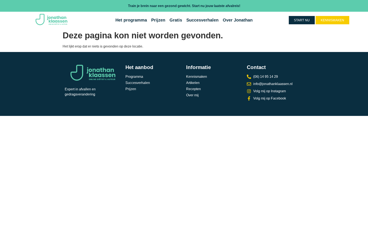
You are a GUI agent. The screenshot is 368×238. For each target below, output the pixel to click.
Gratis (176, 20)
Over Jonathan (238, 20)
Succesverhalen (202, 20)
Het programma (131, 20)
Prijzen (158, 20)
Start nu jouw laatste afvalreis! (216, 6)
